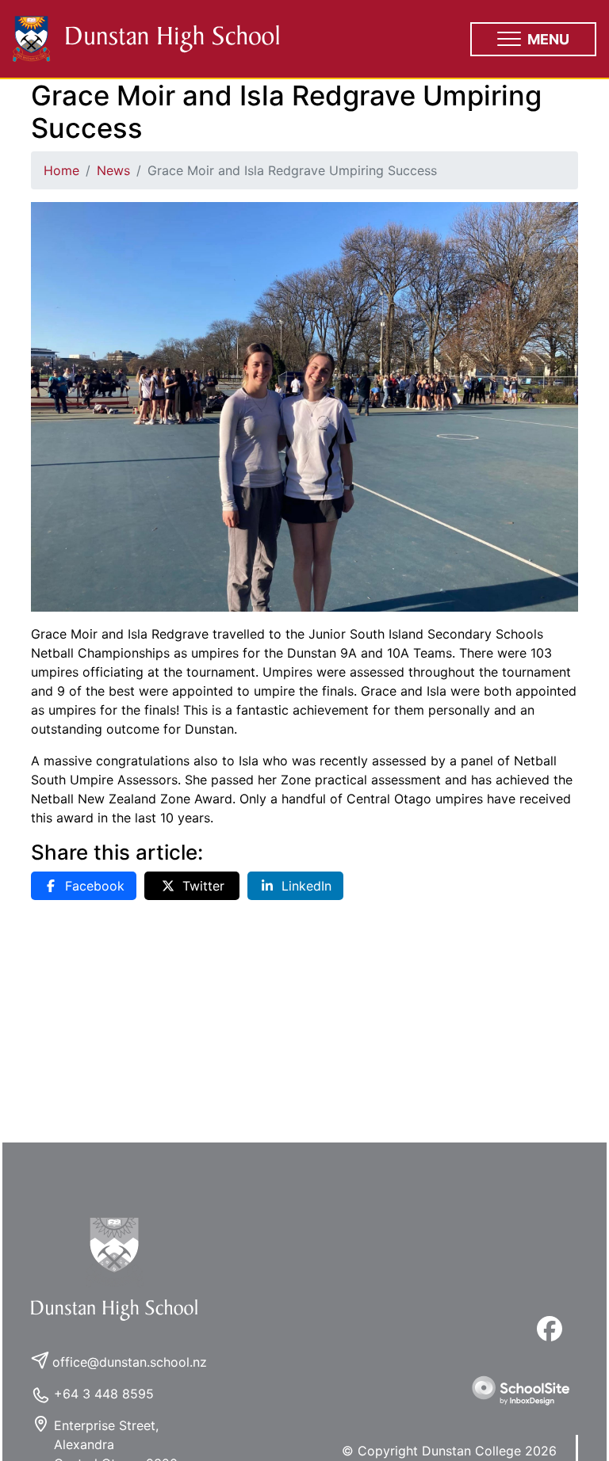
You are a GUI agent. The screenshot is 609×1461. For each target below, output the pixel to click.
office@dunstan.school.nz (129, 1362)
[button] (533, 39)
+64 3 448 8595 (104, 1394)
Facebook (94, 886)
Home (61, 170)
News (113, 170)
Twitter (203, 886)
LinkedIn (306, 886)
